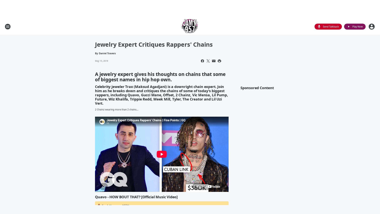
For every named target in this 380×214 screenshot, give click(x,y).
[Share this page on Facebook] (202, 61)
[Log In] (372, 27)
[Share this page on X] (208, 61)
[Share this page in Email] (214, 61)
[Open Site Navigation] (8, 27)
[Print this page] (219, 61)
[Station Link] (190, 26)
